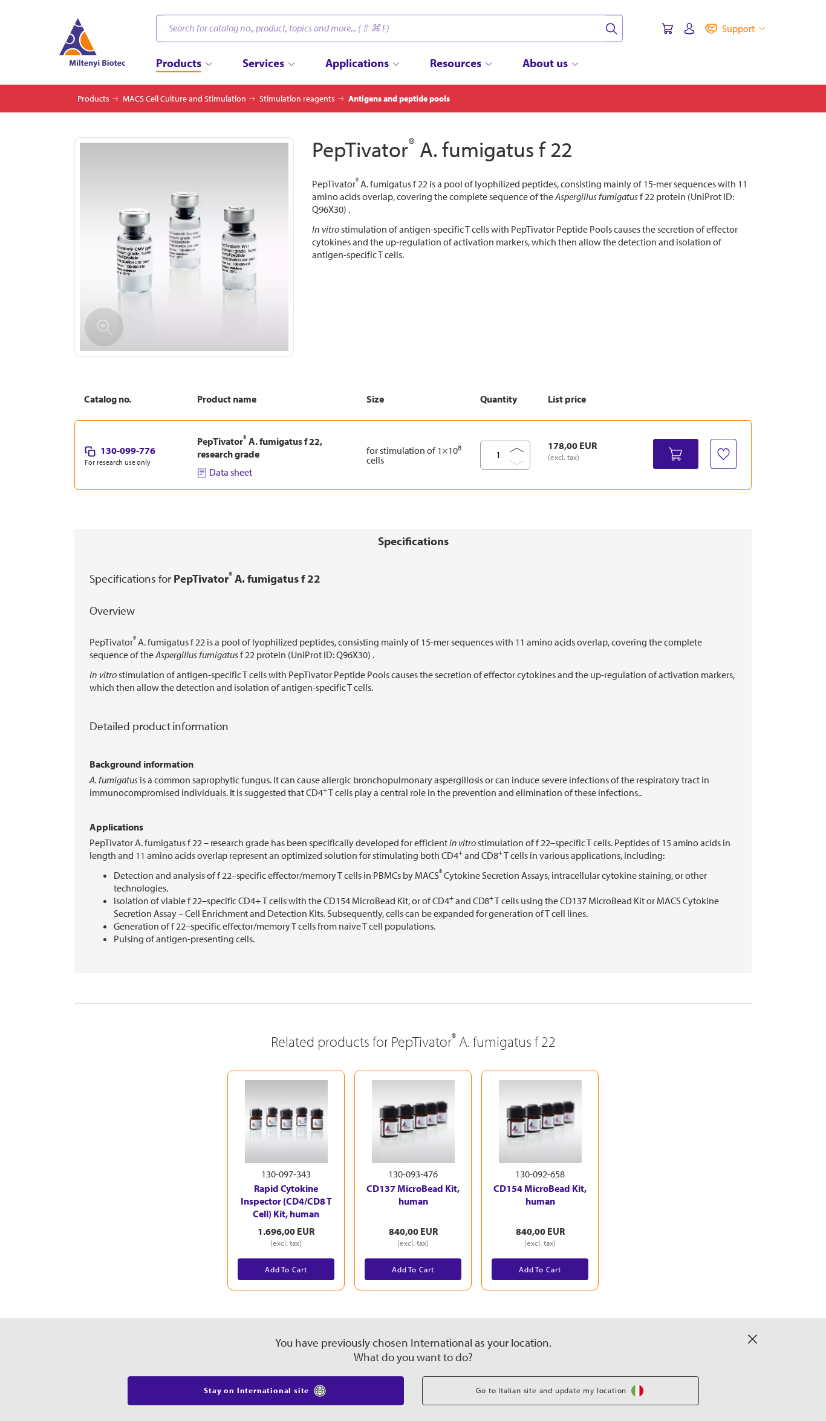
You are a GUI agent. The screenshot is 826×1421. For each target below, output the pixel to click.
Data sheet (230, 472)
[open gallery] (184, 247)
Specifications (413, 541)
